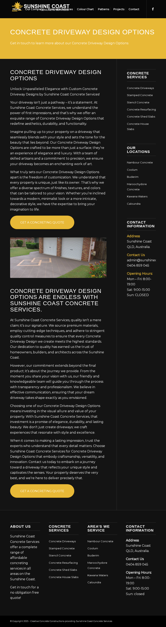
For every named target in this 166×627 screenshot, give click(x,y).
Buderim (132, 176)
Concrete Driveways (140, 88)
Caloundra (133, 203)
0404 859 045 (138, 265)
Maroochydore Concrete (137, 186)
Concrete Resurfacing (141, 109)
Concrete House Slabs (138, 126)
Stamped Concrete (140, 95)
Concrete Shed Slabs (141, 116)
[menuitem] (17, 9)
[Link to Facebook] (153, 9)
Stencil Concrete (138, 102)
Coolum (132, 169)
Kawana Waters (137, 196)
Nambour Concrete (140, 162)
